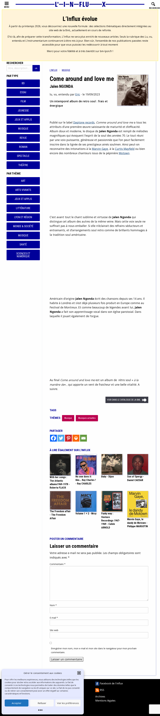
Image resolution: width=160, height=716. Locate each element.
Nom (53, 605)
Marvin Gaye (100, 149)
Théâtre (23, 165)
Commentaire (57, 564)
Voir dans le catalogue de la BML (123, 400)
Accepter (16, 703)
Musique (23, 128)
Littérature (23, 208)
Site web (54, 630)
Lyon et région (23, 217)
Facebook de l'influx (111, 683)
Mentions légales (105, 700)
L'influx (53, 70)
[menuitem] (56, 70)
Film (23, 101)
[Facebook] (53, 438)
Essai (23, 92)
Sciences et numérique (23, 255)
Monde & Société (23, 226)
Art (23, 180)
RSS (101, 690)
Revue (23, 137)
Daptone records (84, 122)
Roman (23, 146)
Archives (100, 696)
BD (23, 83)
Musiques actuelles (87, 418)
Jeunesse (23, 110)
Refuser (42, 703)
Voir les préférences (68, 703)
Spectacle (23, 155)
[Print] (75, 438)
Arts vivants (23, 189)
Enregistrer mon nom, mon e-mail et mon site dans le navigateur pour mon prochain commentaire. (94, 650)
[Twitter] (61, 438)
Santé (23, 244)
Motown (124, 153)
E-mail (54, 617)
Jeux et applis (23, 119)
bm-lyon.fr (106, 51)
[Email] (83, 438)
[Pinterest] (68, 438)
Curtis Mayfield (125, 149)
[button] (79, 673)
